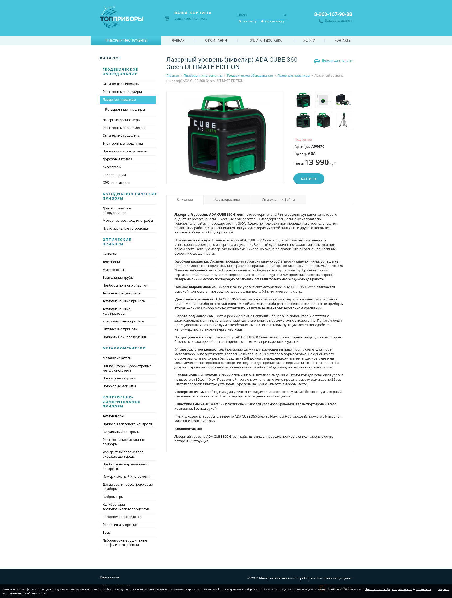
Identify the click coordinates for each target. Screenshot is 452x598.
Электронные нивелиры (122, 91)
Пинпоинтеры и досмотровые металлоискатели (127, 368)
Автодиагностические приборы (130, 196)
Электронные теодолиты (123, 143)
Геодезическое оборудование (250, 75)
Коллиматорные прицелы (124, 321)
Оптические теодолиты (121, 135)
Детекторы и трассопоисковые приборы (128, 486)
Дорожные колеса (117, 159)
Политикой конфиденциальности (388, 589)
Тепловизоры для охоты (122, 293)
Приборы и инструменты (203, 75)
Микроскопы (113, 269)
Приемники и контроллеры (125, 151)
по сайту (250, 21)
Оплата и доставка (266, 40)
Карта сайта (109, 577)
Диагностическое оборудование (117, 210)
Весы (107, 532)
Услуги (309, 40)
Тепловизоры (113, 416)
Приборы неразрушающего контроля (126, 466)
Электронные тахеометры (124, 127)
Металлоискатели (124, 348)
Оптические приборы (117, 241)
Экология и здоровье (120, 524)
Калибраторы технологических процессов (126, 506)
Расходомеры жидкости (122, 516)
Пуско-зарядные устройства (125, 228)
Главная (172, 75)
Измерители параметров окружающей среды (123, 454)
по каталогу (275, 21)
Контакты (343, 40)
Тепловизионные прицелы (124, 301)
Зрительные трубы (118, 277)
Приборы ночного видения (125, 285)
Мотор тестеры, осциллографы (128, 220)
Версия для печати (337, 60)
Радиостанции (114, 174)
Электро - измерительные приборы (124, 441)
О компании (216, 40)
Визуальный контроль (121, 431)
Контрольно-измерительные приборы (121, 401)
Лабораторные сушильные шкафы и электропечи (125, 542)
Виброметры (113, 496)
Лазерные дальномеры (121, 119)
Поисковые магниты (119, 386)
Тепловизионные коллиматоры (116, 311)
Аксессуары (112, 166)
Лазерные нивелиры (294, 75)
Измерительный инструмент (126, 476)
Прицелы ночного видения (125, 336)
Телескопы (111, 261)
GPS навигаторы (116, 182)
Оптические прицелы (120, 329)
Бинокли (110, 254)
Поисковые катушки (119, 378)
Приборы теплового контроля (127, 424)
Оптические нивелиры (121, 83)
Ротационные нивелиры (125, 109)
